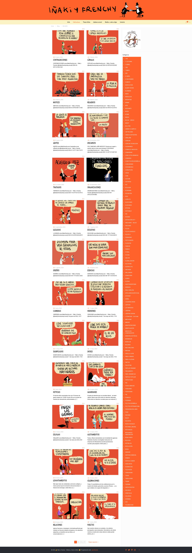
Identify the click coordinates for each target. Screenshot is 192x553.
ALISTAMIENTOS (93, 434)
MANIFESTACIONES (130, 325)
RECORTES (128, 421)
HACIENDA (128, 269)
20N (126, 73)
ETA (126, 214)
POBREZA (127, 397)
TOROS (127, 475)
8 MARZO (127, 82)
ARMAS (127, 102)
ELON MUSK (128, 205)
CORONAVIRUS (129, 167)
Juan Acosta (94, 550)
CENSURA (127, 140)
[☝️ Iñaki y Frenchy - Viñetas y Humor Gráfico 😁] (96, 10)
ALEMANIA (128, 91)
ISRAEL (127, 299)
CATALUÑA (128, 137)
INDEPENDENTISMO (130, 284)
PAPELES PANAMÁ (130, 368)
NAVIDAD (127, 350)
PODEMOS (128, 400)
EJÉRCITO (128, 199)
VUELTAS (90, 524)
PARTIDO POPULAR (130, 377)
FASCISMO (128, 225)
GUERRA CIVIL (129, 266)
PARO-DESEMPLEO (130, 374)
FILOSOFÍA (128, 243)
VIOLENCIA (128, 496)
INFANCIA (127, 287)
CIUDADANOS (129, 146)
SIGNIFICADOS (58, 351)
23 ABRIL (127, 76)
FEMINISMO (128, 237)
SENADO (127, 458)
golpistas (128, 263)
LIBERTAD (127, 310)
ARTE (126, 105)
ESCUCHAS (91, 229)
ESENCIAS (90, 270)
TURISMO (127, 484)
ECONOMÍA (128, 190)
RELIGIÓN (127, 440)
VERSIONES (91, 311)
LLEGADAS (57, 229)
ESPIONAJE (128, 211)
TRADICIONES (129, 478)
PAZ (126, 383)
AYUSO (127, 111)
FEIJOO (127, 228)
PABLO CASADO (129, 356)
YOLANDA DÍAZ (129, 505)
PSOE (126, 412)
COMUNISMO (128, 152)
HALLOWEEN (128, 272)
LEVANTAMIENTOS (60, 480)
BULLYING (127, 126)
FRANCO (127, 249)
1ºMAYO (127, 70)
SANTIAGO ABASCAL (130, 455)
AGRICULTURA (129, 85)
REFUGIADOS (128, 429)
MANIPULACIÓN (129, 328)
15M (126, 67)
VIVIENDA (127, 499)
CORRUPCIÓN (129, 170)
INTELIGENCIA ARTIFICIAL (132, 293)
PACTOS (127, 362)
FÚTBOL (127, 252)
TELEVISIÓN (128, 469)
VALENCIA (128, 490)
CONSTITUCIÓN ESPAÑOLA (132, 161)
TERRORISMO (129, 472)
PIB (126, 394)
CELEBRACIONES (93, 480)
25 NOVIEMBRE (129, 79)
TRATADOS (57, 187)
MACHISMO (128, 319)
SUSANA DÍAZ (129, 466)
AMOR (127, 94)
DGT (126, 184)
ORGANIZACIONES (94, 187)
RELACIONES (57, 524)
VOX (126, 502)
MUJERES (127, 344)
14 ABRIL (127, 64)
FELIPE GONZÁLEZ (130, 231)
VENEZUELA (128, 493)
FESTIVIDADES (129, 240)
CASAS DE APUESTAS (131, 135)
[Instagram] (135, 550)
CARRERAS (57, 311)
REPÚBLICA (128, 443)
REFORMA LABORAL (130, 427)
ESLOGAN (56, 434)
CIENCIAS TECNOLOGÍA (131, 143)
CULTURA (127, 178)
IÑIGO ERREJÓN (129, 290)
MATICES (56, 102)
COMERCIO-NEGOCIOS (131, 149)
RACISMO (127, 415)
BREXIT (127, 123)
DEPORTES (128, 181)
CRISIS (127, 173)
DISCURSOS (91, 143)
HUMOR (127, 278)
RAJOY (127, 418)
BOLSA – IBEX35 (129, 120)
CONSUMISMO (129, 164)
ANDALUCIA (128, 96)
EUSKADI (127, 217)
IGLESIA (127, 281)
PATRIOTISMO (129, 380)
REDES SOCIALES (130, 424)
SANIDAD (127, 452)
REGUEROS (91, 102)
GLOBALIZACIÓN (129, 261)
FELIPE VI (127, 234)
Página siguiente (92, 542)
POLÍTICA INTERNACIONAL (132, 406)
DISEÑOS (56, 270)
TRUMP (127, 481)
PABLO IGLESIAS (129, 359)
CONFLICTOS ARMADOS (131, 155)
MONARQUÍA (128, 339)
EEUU (126, 196)
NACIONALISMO (129, 347)
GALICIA (127, 258)
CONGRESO (128, 158)
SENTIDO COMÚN (130, 461)
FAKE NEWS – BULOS (131, 222)
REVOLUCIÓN (128, 446)
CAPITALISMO (129, 132)
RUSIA (127, 449)
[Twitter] (129, 550)
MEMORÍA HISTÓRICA (131, 336)
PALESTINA (128, 365)
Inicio (52, 26)
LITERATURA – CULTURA (131, 316)
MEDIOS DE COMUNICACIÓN (129, 332)
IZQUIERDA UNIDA (130, 302)
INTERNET (128, 296)
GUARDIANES (92, 392)
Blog (58, 26)
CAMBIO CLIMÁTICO (130, 129)
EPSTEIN (127, 208)
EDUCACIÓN (128, 193)
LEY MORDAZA (129, 307)
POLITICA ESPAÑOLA (131, 403)
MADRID (127, 322)
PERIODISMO (128, 391)
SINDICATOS (128, 464)
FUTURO (127, 255)
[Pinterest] (132, 550)
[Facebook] (126, 550)
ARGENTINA (128, 99)
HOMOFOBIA (128, 275)
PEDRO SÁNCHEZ (130, 385)
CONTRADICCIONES (60, 60)
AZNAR (127, 114)
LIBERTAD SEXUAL (130, 313)
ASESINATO (128, 108)
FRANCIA (127, 246)
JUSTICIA (127, 305)
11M (126, 58)
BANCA (127, 117)
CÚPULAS (90, 60)
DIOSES (90, 351)
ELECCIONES (128, 202)
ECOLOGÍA (128, 187)
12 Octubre (128, 61)
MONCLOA (128, 342)
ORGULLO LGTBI (129, 353)
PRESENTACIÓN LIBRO (131, 409)
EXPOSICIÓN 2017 (130, 220)
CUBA (126, 176)
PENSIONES (128, 388)
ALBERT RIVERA (129, 88)
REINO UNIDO (129, 437)
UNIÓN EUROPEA (129, 487)
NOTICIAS (56, 392)
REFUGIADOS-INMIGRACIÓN (129, 433)
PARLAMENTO (129, 371)
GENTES (56, 143)
